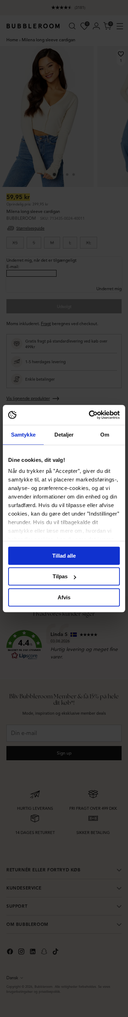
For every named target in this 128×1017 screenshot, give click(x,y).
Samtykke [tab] (23, 435)
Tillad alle (64, 556)
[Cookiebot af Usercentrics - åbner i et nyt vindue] (90, 414)
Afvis (64, 597)
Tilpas (60, 576)
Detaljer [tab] (64, 435)
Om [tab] (104, 435)
